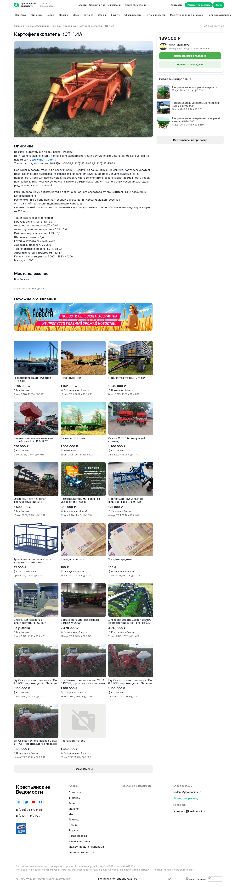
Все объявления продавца (190, 140)
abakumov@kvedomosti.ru (189, 811)
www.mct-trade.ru (44, 159)
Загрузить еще (83, 769)
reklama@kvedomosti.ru (187, 792)
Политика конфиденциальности (119, 878)
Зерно (50, 15)
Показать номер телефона (190, 55)
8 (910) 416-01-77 (28, 815)
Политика (21, 15)
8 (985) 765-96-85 (29, 809)
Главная (19, 26)
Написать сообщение (190, 64)
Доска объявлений (136, 5)
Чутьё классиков (155, 15)
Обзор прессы (132, 15)
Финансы (36, 15)
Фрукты (115, 15)
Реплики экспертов (219, 15)
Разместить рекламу (198, 5)
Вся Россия (21, 279)
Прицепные (70, 26)
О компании (115, 5)
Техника (88, 15)
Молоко (63, 15)
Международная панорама (186, 15)
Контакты (176, 5)
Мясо (76, 15)
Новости (82, 5)
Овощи (102, 15)
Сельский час (97, 5)
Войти (218, 5)
